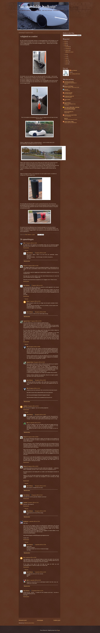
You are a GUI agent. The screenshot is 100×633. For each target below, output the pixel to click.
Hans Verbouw (30, 252)
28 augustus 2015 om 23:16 (36, 495)
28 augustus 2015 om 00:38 (34, 346)
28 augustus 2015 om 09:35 (40, 380)
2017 (65, 41)
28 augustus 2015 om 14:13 (34, 388)
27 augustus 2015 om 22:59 (35, 321)
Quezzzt (25, 265)
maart (66, 60)
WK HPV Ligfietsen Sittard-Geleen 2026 (71, 87)
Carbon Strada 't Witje (69, 121)
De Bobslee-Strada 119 (69, 96)
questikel (25, 502)
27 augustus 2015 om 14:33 (36, 285)
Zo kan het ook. (67, 90)
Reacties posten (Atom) (29, 622)
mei (66, 56)
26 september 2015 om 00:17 (35, 422)
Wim (24, 243)
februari (67, 61)
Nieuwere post (23, 620)
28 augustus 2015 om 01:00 (39, 362)
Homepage (40, 620)
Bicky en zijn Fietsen (68, 86)
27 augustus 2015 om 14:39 (40, 252)
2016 (65, 43)
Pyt (24, 557)
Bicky (28, 301)
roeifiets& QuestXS (68, 92)
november (67, 48)
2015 (65, 45)
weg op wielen (67, 99)
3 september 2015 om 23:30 (40, 544)
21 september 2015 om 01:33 (35, 580)
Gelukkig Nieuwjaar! (68, 97)
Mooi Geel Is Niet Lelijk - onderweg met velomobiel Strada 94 (71, 108)
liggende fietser (26, 321)
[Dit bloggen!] (39, 234)
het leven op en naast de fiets (70, 115)
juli (66, 54)
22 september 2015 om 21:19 (37, 590)
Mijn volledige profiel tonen (75, 73)
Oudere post (56, 620)
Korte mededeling (67, 116)
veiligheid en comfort (69, 52)
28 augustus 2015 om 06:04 (32, 466)
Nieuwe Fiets (66, 112)
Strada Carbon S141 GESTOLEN (70, 122)
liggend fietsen (67, 102)
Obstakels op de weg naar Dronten (70, 119)
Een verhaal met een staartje (69, 109)
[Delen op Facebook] (42, 234)
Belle (28, 580)
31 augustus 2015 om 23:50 (40, 511)
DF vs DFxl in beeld (68, 93)
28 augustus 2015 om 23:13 (40, 485)
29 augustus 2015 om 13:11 (33, 502)
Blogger (58, 630)
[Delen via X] (40, 234)
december (67, 46)
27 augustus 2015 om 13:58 (32, 265)
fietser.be (66, 89)
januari (66, 63)
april (66, 58)
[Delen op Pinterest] (43, 234)
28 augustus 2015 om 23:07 (40, 414)
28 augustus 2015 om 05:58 (32, 436)
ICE (65, 100)
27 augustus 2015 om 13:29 (31, 243)
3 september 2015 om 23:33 (40, 572)
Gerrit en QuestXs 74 (68, 111)
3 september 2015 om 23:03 (30, 557)
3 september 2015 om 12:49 (34, 521)
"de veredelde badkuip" (38, 6)
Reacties (26, 250)
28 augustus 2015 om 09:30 (40, 311)
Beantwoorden (26, 247)
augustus (67, 50)
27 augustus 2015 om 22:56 (34, 301)
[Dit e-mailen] (38, 234)
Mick (28, 422)
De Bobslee (25, 521)
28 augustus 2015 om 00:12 (33, 406)
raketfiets (25, 406)
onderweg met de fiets (69, 81)
